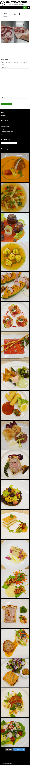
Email (2, 91)
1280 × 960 (12, 19)
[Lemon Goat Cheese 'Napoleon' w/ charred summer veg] (15, 524)
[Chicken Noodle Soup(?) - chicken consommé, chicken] (15, 256)
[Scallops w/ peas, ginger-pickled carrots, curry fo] (15, 583)
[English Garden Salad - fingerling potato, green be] (15, 732)
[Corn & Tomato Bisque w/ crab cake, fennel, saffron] (15, 167)
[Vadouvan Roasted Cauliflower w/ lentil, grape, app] (15, 494)
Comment (3, 67)
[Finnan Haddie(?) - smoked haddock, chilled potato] (15, 554)
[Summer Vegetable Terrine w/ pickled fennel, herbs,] (15, 702)
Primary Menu (28, 7)
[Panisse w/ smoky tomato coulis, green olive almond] (15, 405)
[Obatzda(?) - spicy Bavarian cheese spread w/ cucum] (15, 286)
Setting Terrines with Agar (6, 134)
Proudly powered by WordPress (6, 763)
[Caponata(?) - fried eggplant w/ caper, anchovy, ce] (15, 227)
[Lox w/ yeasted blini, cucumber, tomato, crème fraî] (15, 316)
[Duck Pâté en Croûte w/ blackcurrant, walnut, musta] (15, 464)
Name (2, 85)
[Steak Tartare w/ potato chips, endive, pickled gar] (15, 435)
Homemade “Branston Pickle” (7, 131)
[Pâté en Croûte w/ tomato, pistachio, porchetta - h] (15, 613)
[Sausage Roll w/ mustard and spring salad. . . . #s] (15, 673)
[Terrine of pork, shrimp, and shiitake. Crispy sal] (15, 643)
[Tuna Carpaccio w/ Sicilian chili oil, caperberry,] (15, 346)
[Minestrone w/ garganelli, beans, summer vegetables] (15, 197)
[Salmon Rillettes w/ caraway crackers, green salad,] (15, 375)
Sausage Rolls (3, 129)
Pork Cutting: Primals (21, 19)
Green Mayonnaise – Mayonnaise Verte (9, 123)
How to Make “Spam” (5, 126)
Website (3, 97)
